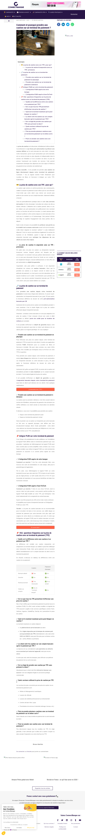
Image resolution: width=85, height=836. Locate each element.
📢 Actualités (16, 16)
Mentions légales (49, 827)
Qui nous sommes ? (49, 823)
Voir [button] (77, 264)
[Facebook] (58, 24)
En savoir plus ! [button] (35, 527)
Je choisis (19, 827)
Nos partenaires (75, 823)
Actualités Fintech (62, 823)
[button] (16, 5)
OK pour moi (30, 827)
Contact (75, 827)
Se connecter (20, 751)
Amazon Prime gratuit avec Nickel (23, 780)
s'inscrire (28, 751)
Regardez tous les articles (42, 788)
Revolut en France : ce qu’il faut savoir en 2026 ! (62, 780)
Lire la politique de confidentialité (10, 822)
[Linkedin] (63, 24)
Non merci (7, 827)
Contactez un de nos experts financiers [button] (42, 807)
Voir (22, 767)
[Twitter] (67, 24)
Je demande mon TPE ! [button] (35, 389)
